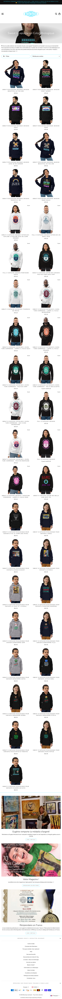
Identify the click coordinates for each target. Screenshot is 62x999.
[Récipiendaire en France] (31, 905)
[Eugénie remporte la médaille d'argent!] (31, 812)
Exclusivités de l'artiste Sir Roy (31, 957)
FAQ (31, 951)
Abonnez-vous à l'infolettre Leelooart (30, 938)
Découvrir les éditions (31, 885)
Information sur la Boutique (31, 967)
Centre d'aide (31, 943)
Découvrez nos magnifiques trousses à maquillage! (31, 983)
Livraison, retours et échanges (31, 959)
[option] (31, 2)
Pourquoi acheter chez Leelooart (31, 949)
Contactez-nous (31, 978)
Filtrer (7, 56)
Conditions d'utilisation (31, 973)
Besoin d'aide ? (31, 965)
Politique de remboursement (31, 975)
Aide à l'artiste (31, 970)
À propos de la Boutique (31, 946)
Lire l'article (31, 839)
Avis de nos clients (31, 962)
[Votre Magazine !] (31, 860)
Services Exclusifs (30, 954)
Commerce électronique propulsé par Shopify (31, 997)
